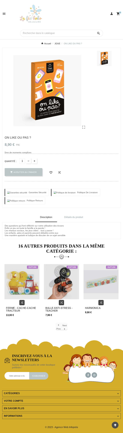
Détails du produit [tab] (73, 217)
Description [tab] (46, 217)
